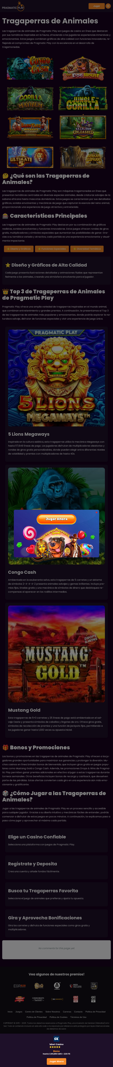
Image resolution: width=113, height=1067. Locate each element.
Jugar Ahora (56, 1061)
